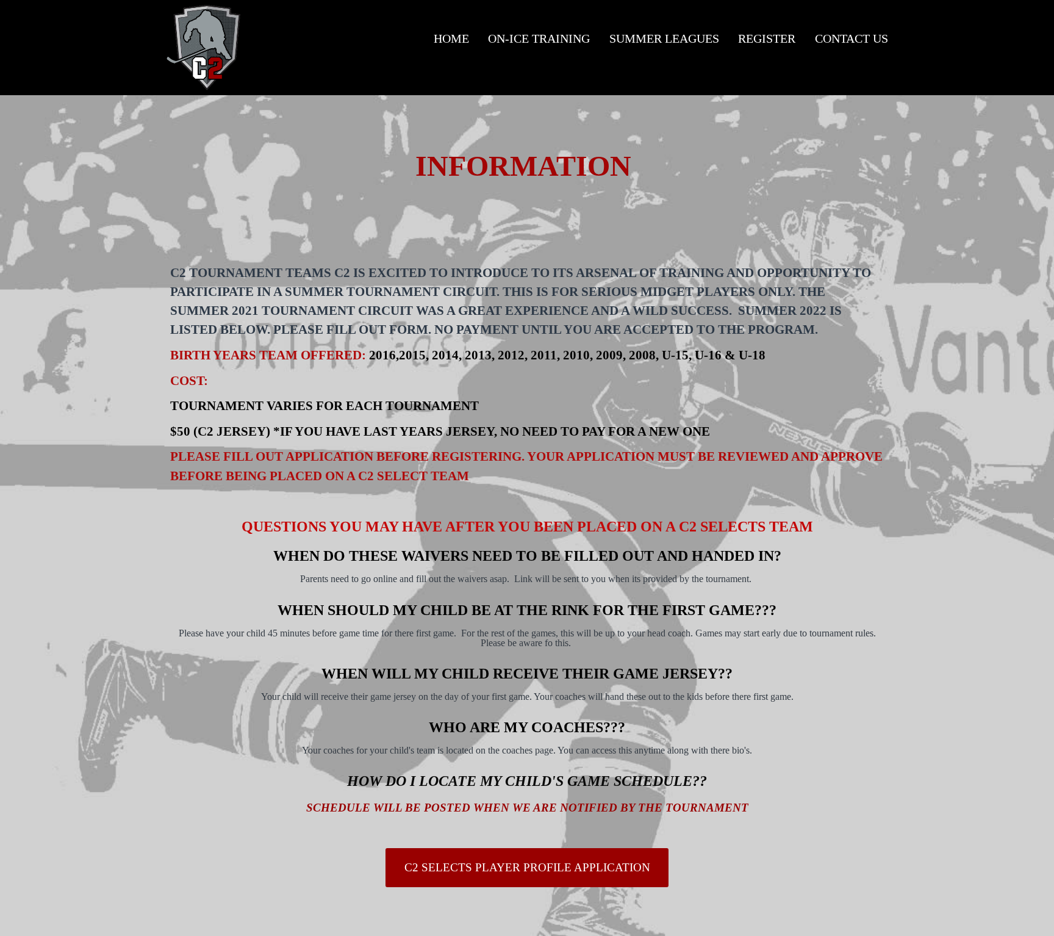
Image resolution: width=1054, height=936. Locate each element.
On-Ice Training (539, 38)
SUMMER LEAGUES (664, 38)
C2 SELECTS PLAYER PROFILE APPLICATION (527, 867)
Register (766, 38)
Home (451, 38)
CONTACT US (851, 38)
